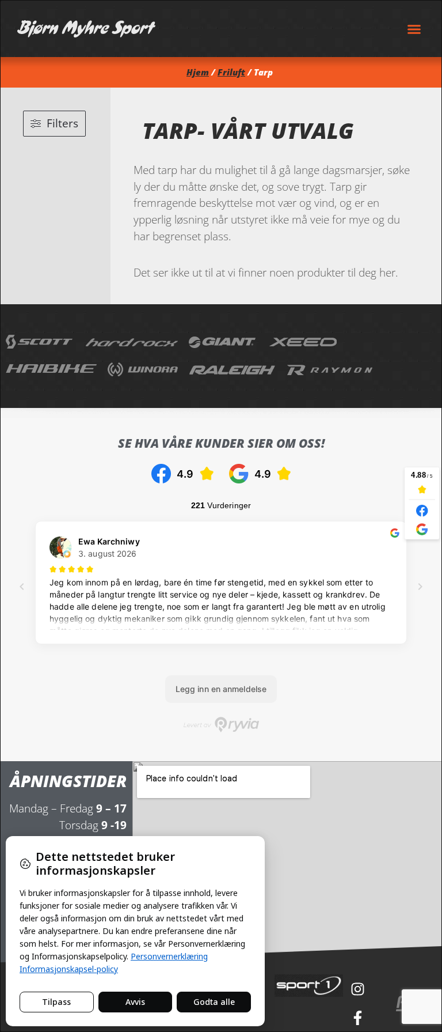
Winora (143, 370)
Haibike (51, 370)
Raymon (330, 370)
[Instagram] (357, 988)
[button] (414, 29)
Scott (40, 341)
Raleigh (232, 370)
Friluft (231, 72)
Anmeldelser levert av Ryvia (221, 724)
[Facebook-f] (357, 1017)
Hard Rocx (132, 341)
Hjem (197, 72)
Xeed (303, 341)
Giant (223, 341)
